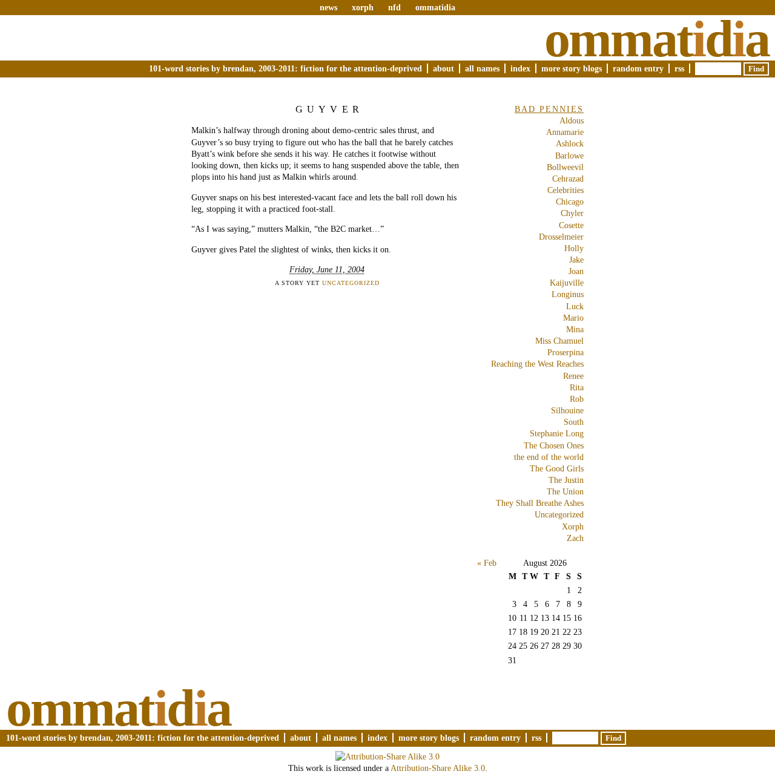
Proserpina (565, 352)
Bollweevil (565, 167)
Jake (576, 259)
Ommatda (656, 39)
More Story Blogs (571, 68)
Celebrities (565, 190)
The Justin (566, 480)
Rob (577, 399)
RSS (679, 68)
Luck (575, 306)
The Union (565, 491)
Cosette (571, 225)
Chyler (572, 213)
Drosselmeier (561, 236)
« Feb (486, 563)
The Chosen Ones (554, 445)
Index (520, 68)
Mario (573, 318)
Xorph (573, 526)
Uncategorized (351, 283)
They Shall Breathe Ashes (540, 503)
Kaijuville (567, 282)
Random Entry (638, 68)
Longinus (568, 294)
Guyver (329, 109)
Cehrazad (568, 178)
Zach (575, 538)
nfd (394, 7)
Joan (576, 271)
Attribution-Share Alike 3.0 (438, 768)
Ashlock (570, 143)
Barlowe (569, 155)
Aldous (571, 120)
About (443, 68)
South (574, 422)
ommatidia (435, 7)
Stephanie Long (557, 433)
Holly (574, 248)
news (328, 7)
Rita (577, 387)
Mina (575, 329)
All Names (482, 68)
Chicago (570, 201)
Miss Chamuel (559, 341)
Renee (573, 376)
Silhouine (567, 410)
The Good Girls (557, 468)
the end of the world (549, 457)
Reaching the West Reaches (537, 364)
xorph (363, 7)
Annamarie (565, 132)
